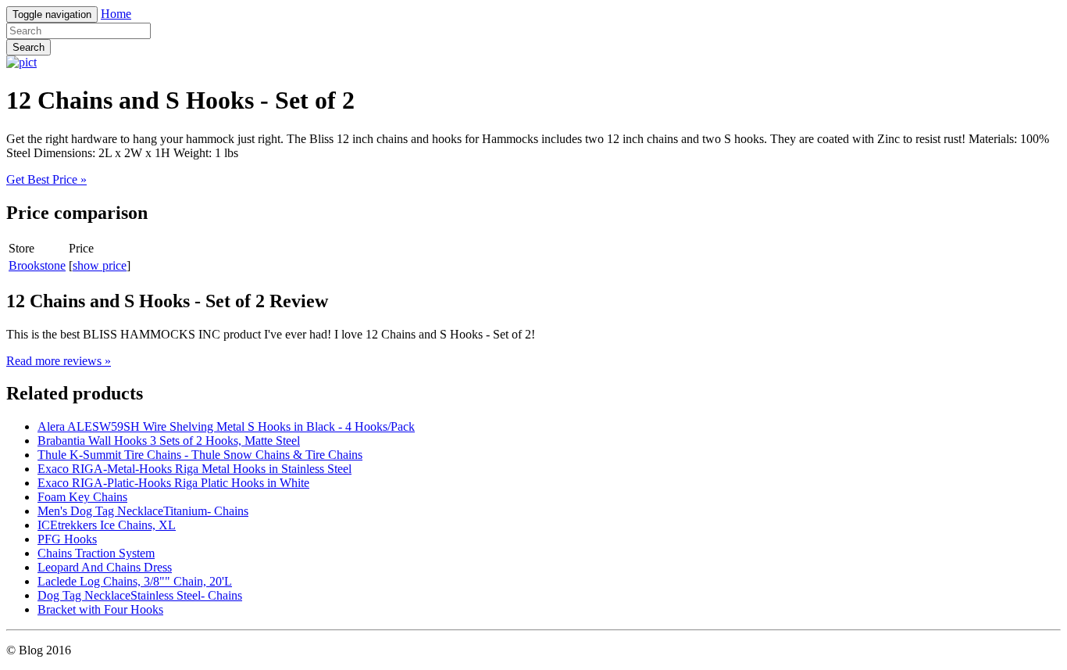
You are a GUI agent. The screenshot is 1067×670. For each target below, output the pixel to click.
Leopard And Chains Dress (104, 567)
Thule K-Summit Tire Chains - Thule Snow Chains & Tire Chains (199, 454)
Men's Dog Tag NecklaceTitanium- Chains (142, 511)
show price (100, 265)
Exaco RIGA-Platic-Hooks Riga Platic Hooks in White (173, 482)
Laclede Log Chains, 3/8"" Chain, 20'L (134, 581)
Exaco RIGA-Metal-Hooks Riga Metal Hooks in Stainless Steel (194, 468)
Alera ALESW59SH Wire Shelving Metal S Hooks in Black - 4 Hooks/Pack (226, 426)
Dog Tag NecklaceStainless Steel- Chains (139, 595)
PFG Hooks (67, 539)
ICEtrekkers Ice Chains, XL (106, 525)
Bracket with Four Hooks (100, 609)
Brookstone (37, 265)
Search (28, 47)
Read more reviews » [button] (58, 360)
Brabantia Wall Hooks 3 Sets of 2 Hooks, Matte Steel (168, 440)
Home (116, 13)
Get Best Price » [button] (46, 179)
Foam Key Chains (82, 496)
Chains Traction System (96, 553)
